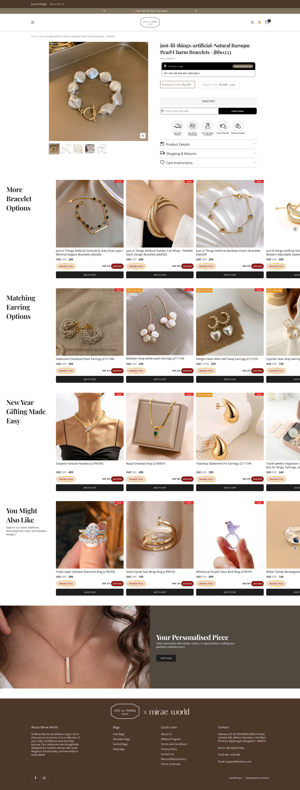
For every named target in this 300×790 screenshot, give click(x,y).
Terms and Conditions (174, 744)
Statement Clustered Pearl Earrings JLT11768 (85, 359)
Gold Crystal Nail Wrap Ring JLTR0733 (150, 572)
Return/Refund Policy (173, 759)
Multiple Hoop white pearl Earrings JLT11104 (155, 358)
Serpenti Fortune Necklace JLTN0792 (79, 463)
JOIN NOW (117, 266)
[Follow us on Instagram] (44, 778)
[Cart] (267, 22)
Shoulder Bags (121, 739)
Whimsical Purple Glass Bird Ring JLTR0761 (224, 572)
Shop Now (166, 658)
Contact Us (167, 754)
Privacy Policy (169, 749)
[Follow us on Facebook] (35, 778)
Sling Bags (119, 749)
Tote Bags (119, 734)
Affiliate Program (171, 739)
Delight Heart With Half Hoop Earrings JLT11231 (227, 359)
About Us (166, 734)
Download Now (241, 66)
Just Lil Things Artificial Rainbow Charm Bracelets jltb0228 (228, 252)
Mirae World (57, 4)
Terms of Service (170, 764)
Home (34, 36)
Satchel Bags (120, 744)
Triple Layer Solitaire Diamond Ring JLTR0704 (85, 572)
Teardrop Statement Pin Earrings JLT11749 (223, 463)
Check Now (237, 111)
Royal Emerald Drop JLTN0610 (145, 463)
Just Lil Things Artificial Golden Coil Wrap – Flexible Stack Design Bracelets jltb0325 (159, 252)
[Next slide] (295, 229)
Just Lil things (39, 4)
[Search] (252, 22)
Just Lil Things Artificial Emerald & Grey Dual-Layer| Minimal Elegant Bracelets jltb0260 (89, 252)
